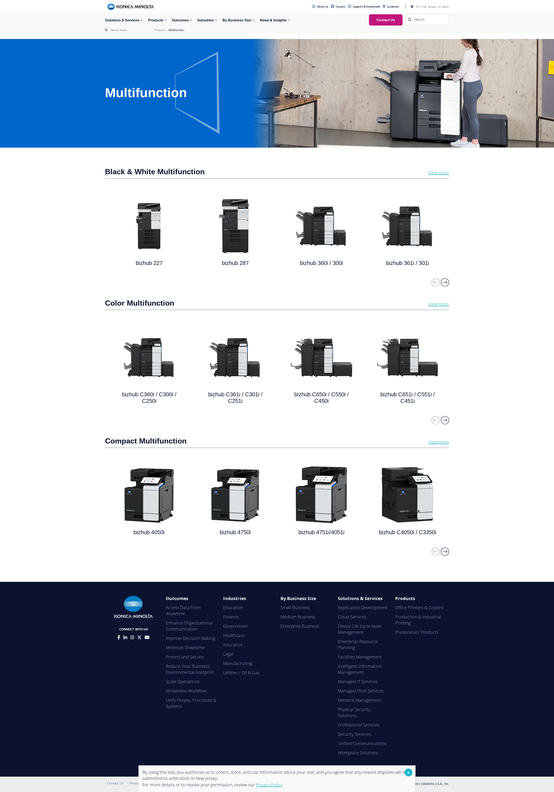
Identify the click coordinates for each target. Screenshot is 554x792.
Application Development (363, 607)
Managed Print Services (361, 691)
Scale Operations (182, 681)
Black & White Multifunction (155, 171)
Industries (205, 20)
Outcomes (180, 20)
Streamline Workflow (186, 691)
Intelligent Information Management (360, 669)
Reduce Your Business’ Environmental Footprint (190, 669)
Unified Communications (362, 743)
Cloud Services (352, 617)
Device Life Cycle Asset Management (360, 629)
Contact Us (115, 783)
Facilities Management (360, 657)
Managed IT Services (357, 681)
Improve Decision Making (190, 638)
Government (235, 626)
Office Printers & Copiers (419, 607)
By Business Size (236, 20)
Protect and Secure (185, 657)
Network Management (359, 700)
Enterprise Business (299, 626)
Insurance (233, 645)
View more (438, 173)
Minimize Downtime (185, 647)
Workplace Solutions (358, 753)
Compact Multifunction (146, 441)
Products (155, 20)
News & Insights (273, 20)
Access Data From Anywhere (183, 610)
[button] (445, 284)
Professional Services (358, 725)
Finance (230, 617)
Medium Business (297, 617)
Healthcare (234, 635)
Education (233, 607)
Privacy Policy (139, 783)
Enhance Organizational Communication (189, 626)
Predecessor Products (416, 632)
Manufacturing (237, 663)
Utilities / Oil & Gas (241, 673)
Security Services (354, 734)
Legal (228, 654)
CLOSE (408, 772)
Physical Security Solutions (354, 712)
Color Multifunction (139, 303)
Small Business (295, 607)
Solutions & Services (122, 20)
